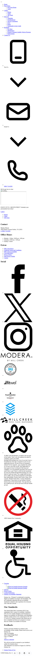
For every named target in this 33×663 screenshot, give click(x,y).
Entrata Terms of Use (9, 650)
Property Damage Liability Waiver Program (19, 32)
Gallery (6, 10)
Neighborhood (11, 20)
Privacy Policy (8, 255)
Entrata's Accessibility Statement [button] (12, 594)
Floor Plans (7, 6)
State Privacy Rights (9, 256)
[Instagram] (18, 350)
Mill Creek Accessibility (10, 251)
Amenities (10, 18)
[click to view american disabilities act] (18, 577)
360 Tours (10, 15)
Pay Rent (9, 29)
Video (9, 13)
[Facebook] (18, 292)
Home (5, 4)
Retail (9, 24)
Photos (9, 12)
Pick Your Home (11, 7)
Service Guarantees (12, 21)
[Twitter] (18, 321)
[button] (18, 452)
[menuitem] (18, 4)
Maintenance (10, 30)
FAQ (8, 23)
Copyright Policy (8, 253)
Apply (9, 9)
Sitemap (6, 589)
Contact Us (7, 35)
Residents (6, 27)
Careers (6, 258)
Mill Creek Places (9, 248)
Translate (6, 583)
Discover (6, 16)
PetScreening (10, 33)
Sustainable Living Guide (14, 26)
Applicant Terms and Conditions (12, 250)
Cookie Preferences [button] (9, 592)
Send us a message (9, 639)
